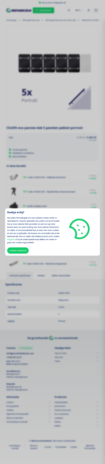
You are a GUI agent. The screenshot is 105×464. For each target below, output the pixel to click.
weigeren (11, 239)
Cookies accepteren (18, 250)
